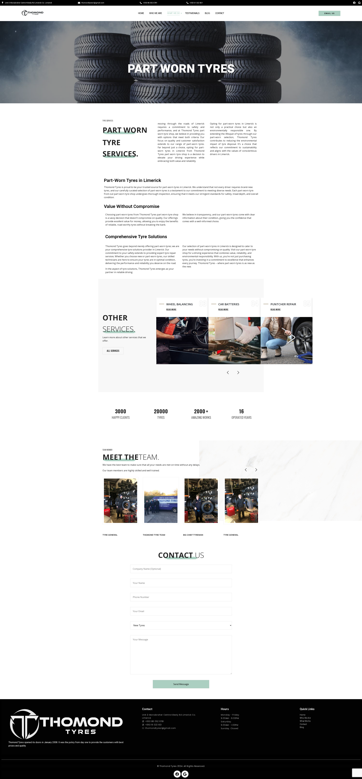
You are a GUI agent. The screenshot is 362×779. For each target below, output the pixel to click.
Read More (171, 309)
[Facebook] (354, 3)
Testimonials (192, 13)
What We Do (173, 13)
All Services (113, 350)
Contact (219, 13)
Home (141, 13)
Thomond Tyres (168, 766)
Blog (207, 13)
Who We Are (155, 13)
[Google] (359, 3)
